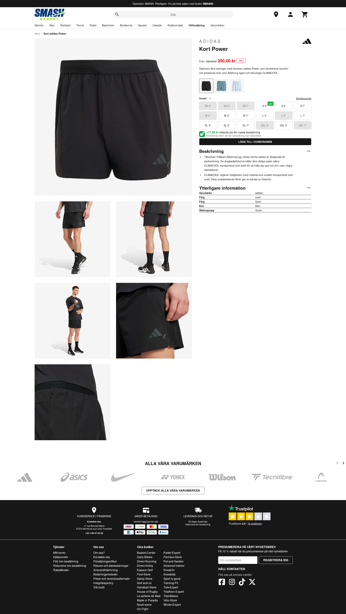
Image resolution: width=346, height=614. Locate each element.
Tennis (80, 25)
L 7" (302, 115)
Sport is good (171, 579)
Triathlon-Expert (173, 591)
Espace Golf (145, 570)
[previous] (337, 463)
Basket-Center (146, 553)
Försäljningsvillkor (105, 561)
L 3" (264, 115)
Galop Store (144, 579)
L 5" (283, 115)
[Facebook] (221, 582)
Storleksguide (303, 98)
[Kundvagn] (305, 14)
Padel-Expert (171, 553)
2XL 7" (302, 125)
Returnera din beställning (197, 524)
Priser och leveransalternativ (111, 579)
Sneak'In (169, 570)
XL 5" (227, 125)
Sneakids (169, 574)
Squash (142, 25)
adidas (210, 41)
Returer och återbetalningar (110, 566)
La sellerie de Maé (149, 596)
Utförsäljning (197, 25)
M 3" (207, 115)
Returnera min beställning (69, 566)
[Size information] (210, 98)
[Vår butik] (276, 14)
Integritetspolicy (103, 583)
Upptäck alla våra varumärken (173, 490)
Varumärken (217, 25)
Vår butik (99, 587)
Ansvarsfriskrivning (105, 570)
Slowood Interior (173, 566)
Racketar (65, 25)
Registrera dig (275, 560)
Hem (37, 33)
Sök (173, 14)
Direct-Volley (145, 566)
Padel (93, 25)
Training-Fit (170, 583)
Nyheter (39, 25)
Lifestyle (157, 25)
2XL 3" (265, 125)
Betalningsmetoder (105, 574)
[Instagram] (232, 582)
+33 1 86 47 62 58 (94, 533)
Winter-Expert (172, 604)
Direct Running (146, 561)
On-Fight (142, 609)
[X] (252, 582)
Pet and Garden (173, 561)
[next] (343, 463)
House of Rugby (147, 591)
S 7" (302, 106)
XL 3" (208, 125)
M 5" (226, 115)
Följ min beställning (65, 561)
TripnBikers (170, 596)
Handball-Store (146, 587)
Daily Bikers (144, 557)
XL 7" (246, 125)
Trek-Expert (170, 587)
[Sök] (117, 14)
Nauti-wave (144, 604)
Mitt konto (59, 553)
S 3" (267, 105)
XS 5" (227, 106)
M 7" (245, 115)
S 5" (283, 106)
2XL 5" (283, 125)
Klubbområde (175, 25)
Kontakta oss (94, 521)
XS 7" (246, 106)
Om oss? (99, 553)
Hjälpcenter (60, 557)
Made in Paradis (147, 600)
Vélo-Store (170, 600)
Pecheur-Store (172, 557)
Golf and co (144, 583)
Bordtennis (126, 25)
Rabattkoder (61, 570)
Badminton (108, 25)
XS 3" (208, 106)
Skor (52, 25)
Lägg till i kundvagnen (255, 141)
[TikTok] (242, 582)
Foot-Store (143, 574)
